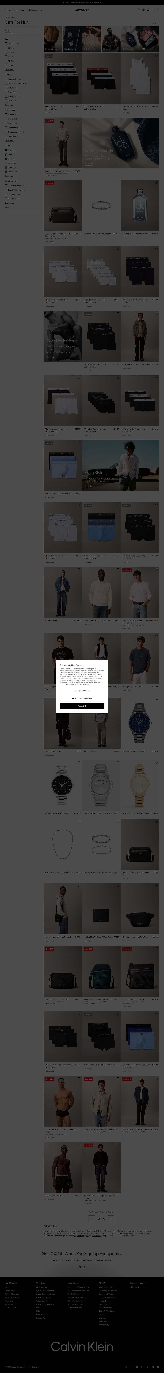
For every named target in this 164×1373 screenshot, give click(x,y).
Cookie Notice (68, 684)
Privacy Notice (84, 684)
